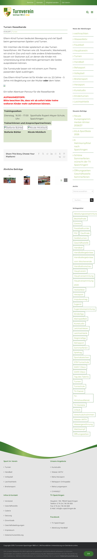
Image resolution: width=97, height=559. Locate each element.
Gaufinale (85, 233)
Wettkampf (79, 429)
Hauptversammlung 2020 (83, 283)
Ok (88, 554)
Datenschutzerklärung (14, 535)
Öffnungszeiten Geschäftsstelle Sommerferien (82, 173)
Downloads (9, 520)
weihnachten (81, 33)
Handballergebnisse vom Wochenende (83, 259)
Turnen (14, 32)
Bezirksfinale (80, 218)
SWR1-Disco (79, 372)
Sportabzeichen (81, 357)
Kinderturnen (81, 96)
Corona (77, 223)
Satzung (8, 515)
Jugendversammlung (84, 309)
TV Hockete (79, 405)
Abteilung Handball (60, 528)
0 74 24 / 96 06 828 (62, 506)
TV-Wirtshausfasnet (82, 398)
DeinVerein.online (71, 545)
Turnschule (79, 386)
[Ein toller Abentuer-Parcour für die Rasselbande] (4, 86)
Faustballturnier (81, 228)
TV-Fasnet (79, 391)
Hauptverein (81, 50)
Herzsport (79, 84)
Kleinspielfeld (80, 319)
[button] (5, 180)
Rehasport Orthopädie (61, 482)
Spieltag (78, 352)
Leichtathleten (81, 328)
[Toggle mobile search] (87, 12)
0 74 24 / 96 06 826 (65, 503)
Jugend (77, 304)
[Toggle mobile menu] (92, 12)
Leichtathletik (81, 101)
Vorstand (8, 501)
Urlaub (77, 410)
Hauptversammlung (83, 276)
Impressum (9, 530)
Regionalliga (80, 338)
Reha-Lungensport (59, 487)
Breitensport (81, 79)
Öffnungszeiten (81, 434)
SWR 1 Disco (80, 367)
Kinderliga (79, 314)
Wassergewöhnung (83, 424)
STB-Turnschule (81, 362)
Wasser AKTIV (80, 419)
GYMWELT (56, 491)
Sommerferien (81, 348)
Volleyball (79, 73)
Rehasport (79, 67)
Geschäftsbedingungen (14, 525)
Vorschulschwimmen (84, 414)
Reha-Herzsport (58, 477)
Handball (79, 62)
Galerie (8, 511)
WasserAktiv (80, 39)
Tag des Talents (81, 377)
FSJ (75, 233)
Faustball (79, 45)
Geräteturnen (80, 238)
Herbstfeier (79, 290)
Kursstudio (80, 90)
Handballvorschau (82, 266)
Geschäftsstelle (81, 243)
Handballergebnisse (83, 252)
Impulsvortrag (80, 299)
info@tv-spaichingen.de (66, 508)
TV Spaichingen (58, 523)
